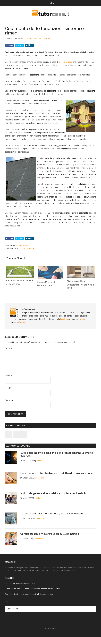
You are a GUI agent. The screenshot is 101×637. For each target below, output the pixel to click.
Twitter (81, 319)
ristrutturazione (28, 248)
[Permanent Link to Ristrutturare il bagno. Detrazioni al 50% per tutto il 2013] (81, 267)
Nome (8, 375)
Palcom (54, 628)
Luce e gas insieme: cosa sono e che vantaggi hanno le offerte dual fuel (32, 589)
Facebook (64, 319)
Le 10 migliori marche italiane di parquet (20, 584)
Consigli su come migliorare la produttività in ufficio (49, 533)
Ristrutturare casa (22, 246)
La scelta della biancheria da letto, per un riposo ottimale (53, 513)
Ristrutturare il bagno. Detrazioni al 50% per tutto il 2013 (80, 284)
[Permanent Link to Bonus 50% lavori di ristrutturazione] (50, 267)
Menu (52, 3)
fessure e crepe (66, 62)
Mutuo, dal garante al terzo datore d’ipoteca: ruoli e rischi (53, 493)
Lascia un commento (42, 38)
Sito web (9, 400)
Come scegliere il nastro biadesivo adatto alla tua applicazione (56, 473)
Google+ (22, 322)
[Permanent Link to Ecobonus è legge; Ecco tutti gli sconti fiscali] (20, 267)
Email (8, 388)
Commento (10, 348)
